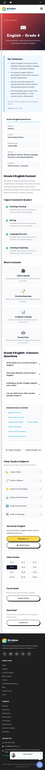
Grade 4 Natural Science (17, 436)
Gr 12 (35, 577)
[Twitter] (10, 654)
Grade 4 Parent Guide (16, 417)
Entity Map (5, 732)
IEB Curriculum (7, 676)
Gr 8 (23, 572)
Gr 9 (34, 572)
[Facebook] (4, 654)
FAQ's (4, 695)
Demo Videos (6, 717)
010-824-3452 (10, 743)
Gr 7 (11, 572)
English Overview (14, 413)
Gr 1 (11, 562)
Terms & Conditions (8, 728)
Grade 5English (32, 450)
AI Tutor (4, 680)
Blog (3, 687)
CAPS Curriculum (7, 673)
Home (4, 665)
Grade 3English (14, 450)
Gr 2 (23, 562)
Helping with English (15, 422)
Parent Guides (7, 691)
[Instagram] (23, 654)
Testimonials (6, 713)
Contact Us (23, 623)
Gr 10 (12, 577)
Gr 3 (34, 562)
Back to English (11, 20)
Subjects (5, 669)
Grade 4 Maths (32, 422)
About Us (5, 706)
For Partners (6, 721)
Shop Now (22, 539)
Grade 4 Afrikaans (14, 427)
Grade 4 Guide (23, 598)
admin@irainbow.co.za (12, 746)
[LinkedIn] (16, 654)
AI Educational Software (10, 684)
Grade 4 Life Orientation (17, 432)
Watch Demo (24, 545)
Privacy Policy (6, 724)
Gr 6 (34, 567)
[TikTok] (29, 654)
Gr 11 (23, 577)
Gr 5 (23, 567)
